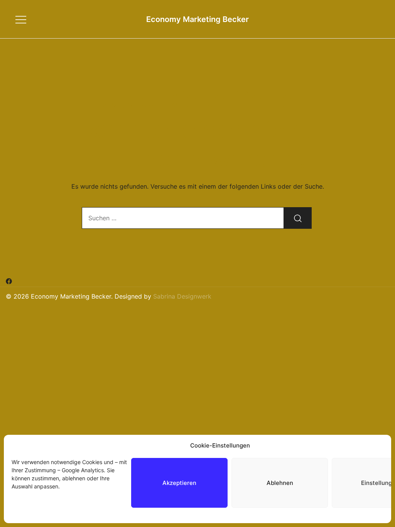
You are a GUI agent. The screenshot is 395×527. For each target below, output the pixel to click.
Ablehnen (280, 482)
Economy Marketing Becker (197, 19)
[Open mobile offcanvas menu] (20, 19)
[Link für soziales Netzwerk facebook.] (9, 281)
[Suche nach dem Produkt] (298, 218)
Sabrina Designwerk (182, 296)
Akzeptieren (179, 482)
